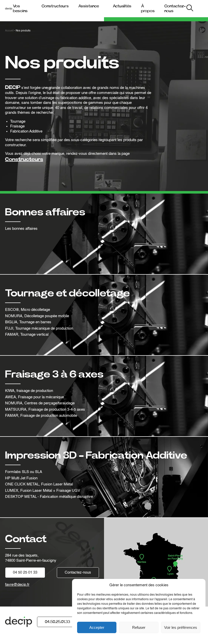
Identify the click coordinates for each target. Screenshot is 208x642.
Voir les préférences (180, 627)
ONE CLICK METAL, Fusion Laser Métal (39, 484)
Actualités (122, 6)
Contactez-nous (78, 572)
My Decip (198, 8)
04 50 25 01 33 (25, 572)
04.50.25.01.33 (57, 622)
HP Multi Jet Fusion (21, 478)
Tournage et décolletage (67, 293)
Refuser (138, 627)
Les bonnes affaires (21, 229)
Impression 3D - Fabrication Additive (96, 455)
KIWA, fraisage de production (29, 391)
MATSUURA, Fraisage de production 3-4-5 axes (45, 409)
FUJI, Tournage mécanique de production (39, 328)
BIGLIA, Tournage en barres (28, 322)
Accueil (9, 30)
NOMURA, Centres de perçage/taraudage (40, 403)
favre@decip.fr (17, 585)
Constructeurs (55, 6)
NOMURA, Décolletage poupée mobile (37, 316)
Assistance (88, 6)
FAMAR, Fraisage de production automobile (41, 416)
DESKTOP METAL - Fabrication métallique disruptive (49, 497)
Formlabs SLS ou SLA (23, 472)
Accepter (96, 627)
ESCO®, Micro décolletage (27, 310)
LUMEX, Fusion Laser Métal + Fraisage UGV (42, 491)
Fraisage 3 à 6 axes (54, 374)
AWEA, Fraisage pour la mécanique (34, 397)
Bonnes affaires (45, 212)
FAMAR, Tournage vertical (26, 334)
